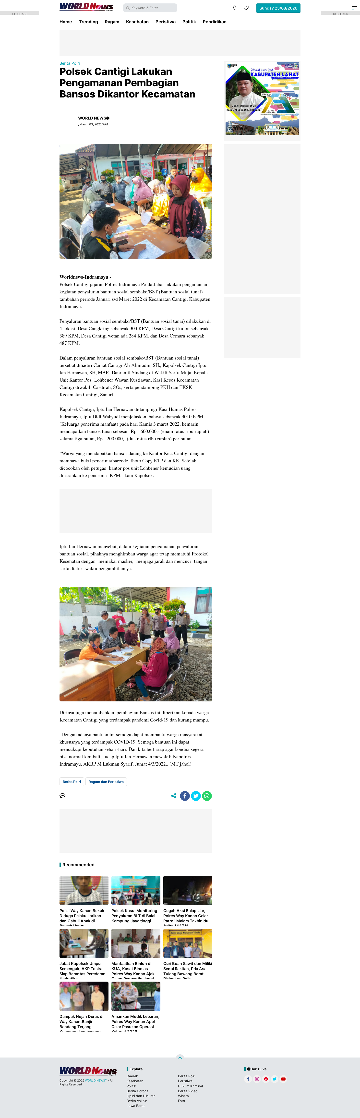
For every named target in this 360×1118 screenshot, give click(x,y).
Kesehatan (137, 21)
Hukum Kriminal (190, 1086)
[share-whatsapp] (207, 796)
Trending (88, 21)
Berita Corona (137, 1091)
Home (66, 21)
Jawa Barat (136, 1106)
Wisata (183, 1096)
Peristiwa (166, 21)
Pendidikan (215, 21)
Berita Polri (70, 63)
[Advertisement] (180, 42)
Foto (181, 1101)
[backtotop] (180, 1058)
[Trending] (246, 8)
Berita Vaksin (137, 1101)
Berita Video (187, 1091)
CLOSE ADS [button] (19, 13)
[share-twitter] (196, 796)
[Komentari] (62, 796)
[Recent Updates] (234, 8)
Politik (189, 21)
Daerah (132, 1076)
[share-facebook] (185, 796)
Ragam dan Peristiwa (106, 782)
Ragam (112, 21)
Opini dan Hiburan (141, 1096)
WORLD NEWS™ (96, 1080)
